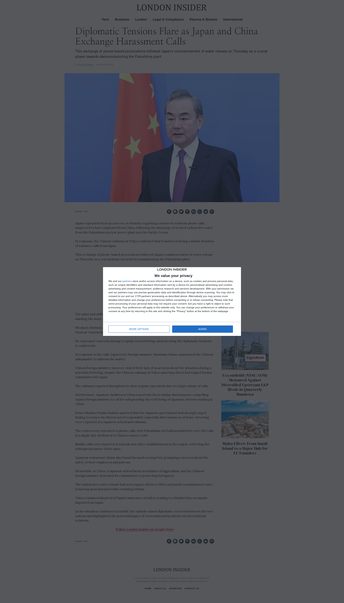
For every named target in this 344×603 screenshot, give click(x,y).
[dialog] (172, 301)
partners (127, 281)
